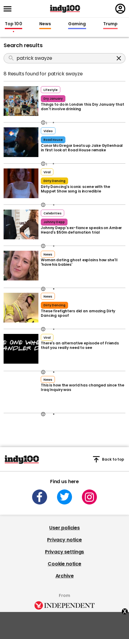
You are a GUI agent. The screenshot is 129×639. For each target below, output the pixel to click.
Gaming (77, 24)
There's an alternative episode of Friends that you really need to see (80, 345)
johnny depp (54, 222)
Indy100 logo (65, 8)
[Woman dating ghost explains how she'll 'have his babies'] (21, 264)
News (45, 24)
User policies (64, 527)
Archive (65, 575)
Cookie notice (64, 563)
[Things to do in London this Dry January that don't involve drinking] (21, 100)
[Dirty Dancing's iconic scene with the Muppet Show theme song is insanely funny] (21, 182)
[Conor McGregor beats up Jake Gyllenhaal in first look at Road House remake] (21, 141)
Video (48, 131)
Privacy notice (64, 539)
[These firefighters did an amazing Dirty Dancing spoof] (21, 306)
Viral (47, 172)
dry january (53, 98)
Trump (110, 24)
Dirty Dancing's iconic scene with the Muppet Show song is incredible (75, 188)
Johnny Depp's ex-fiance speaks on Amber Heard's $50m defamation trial (81, 230)
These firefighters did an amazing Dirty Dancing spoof (78, 313)
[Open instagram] (89, 496)
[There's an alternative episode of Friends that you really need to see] (21, 348)
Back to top (113, 459)
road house (53, 140)
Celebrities (53, 213)
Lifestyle (51, 90)
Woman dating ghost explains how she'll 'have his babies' (79, 262)
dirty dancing (54, 181)
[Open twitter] (64, 496)
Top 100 (13, 24)
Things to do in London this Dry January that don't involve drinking (82, 106)
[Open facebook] (39, 496)
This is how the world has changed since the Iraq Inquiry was (82, 387)
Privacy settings (64, 551)
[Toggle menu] (9, 9)
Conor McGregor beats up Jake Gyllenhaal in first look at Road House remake (82, 147)
